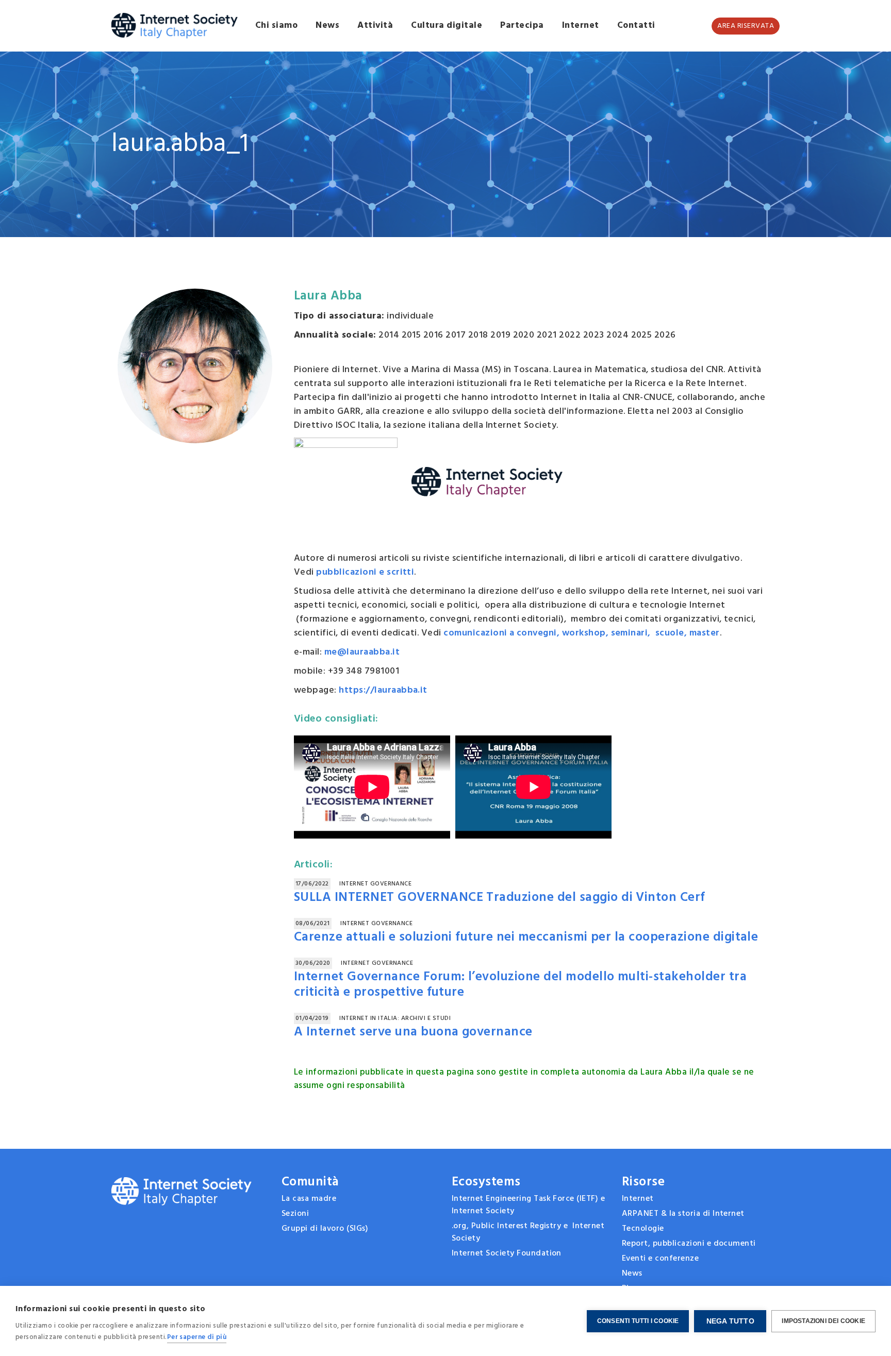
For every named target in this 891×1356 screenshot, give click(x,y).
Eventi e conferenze (660, 1258)
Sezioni (295, 1213)
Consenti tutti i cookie (638, 1321)
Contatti (636, 25)
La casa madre (309, 1199)
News (327, 25)
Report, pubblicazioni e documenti (689, 1243)
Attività (375, 25)
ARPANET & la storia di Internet (683, 1213)
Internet (580, 25)
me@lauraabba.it (362, 652)
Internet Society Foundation (507, 1253)
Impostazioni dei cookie (823, 1321)
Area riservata (745, 26)
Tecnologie (643, 1228)
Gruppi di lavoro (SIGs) (325, 1228)
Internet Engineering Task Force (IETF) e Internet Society (528, 1205)
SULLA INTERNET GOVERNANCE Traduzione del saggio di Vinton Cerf (499, 898)
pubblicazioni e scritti (365, 572)
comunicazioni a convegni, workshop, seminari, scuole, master (581, 633)
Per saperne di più (197, 1337)
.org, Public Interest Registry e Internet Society (528, 1232)
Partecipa (521, 25)
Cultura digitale (446, 25)
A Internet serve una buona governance (413, 1032)
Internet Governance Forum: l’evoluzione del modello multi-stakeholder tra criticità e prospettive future (520, 985)
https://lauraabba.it (383, 690)
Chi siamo (276, 25)
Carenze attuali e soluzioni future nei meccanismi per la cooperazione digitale (526, 937)
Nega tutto (730, 1321)
